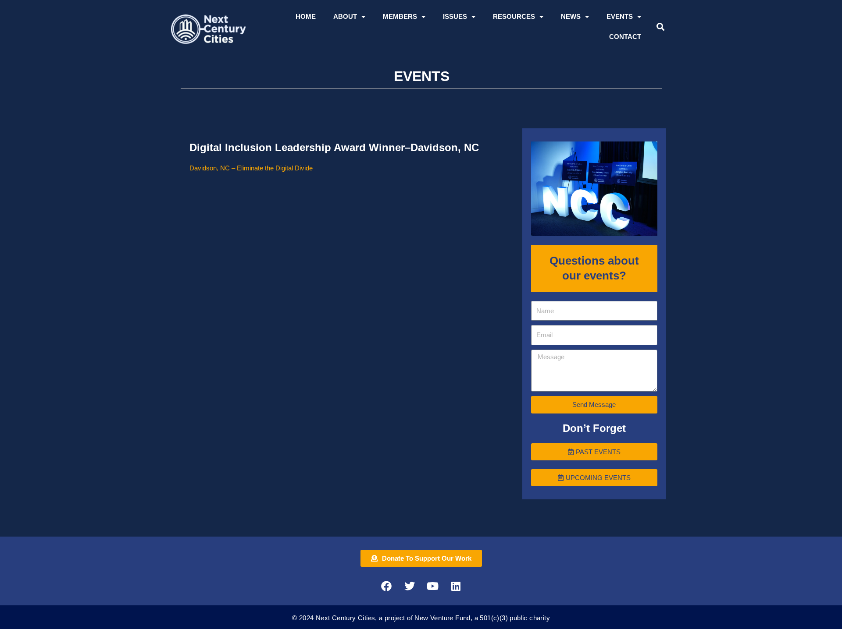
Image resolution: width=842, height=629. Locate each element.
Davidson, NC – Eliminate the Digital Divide (251, 168)
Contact (625, 36)
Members (400, 16)
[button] (660, 27)
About (345, 16)
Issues (455, 16)
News (571, 16)
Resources (514, 16)
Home (306, 16)
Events (620, 16)
